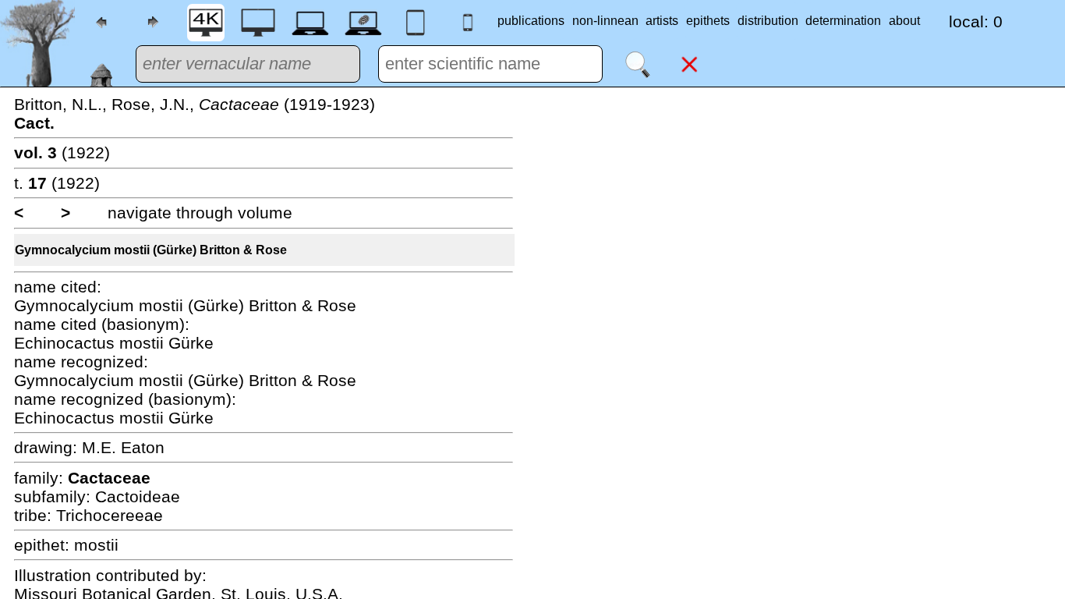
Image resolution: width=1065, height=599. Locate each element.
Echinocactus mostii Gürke (114, 343)
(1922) (62, 152)
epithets (708, 20)
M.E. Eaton (123, 447)
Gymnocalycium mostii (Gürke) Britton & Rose (151, 250)
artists (662, 20)
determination (843, 20)
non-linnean (605, 20)
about (904, 20)
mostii (96, 545)
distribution (768, 20)
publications (530, 20)
